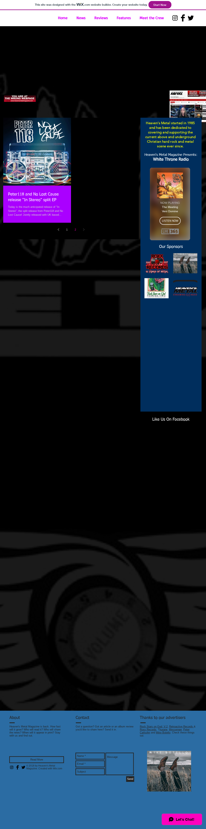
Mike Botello (163, 732)
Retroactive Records (181, 726)
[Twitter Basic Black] (190, 18)
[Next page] (83, 229)
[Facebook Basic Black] (182, 18)
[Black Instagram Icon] (175, 18)
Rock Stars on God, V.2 (154, 726)
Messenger (175, 729)
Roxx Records (148, 729)
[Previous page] (58, 229)
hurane (163, 729)
